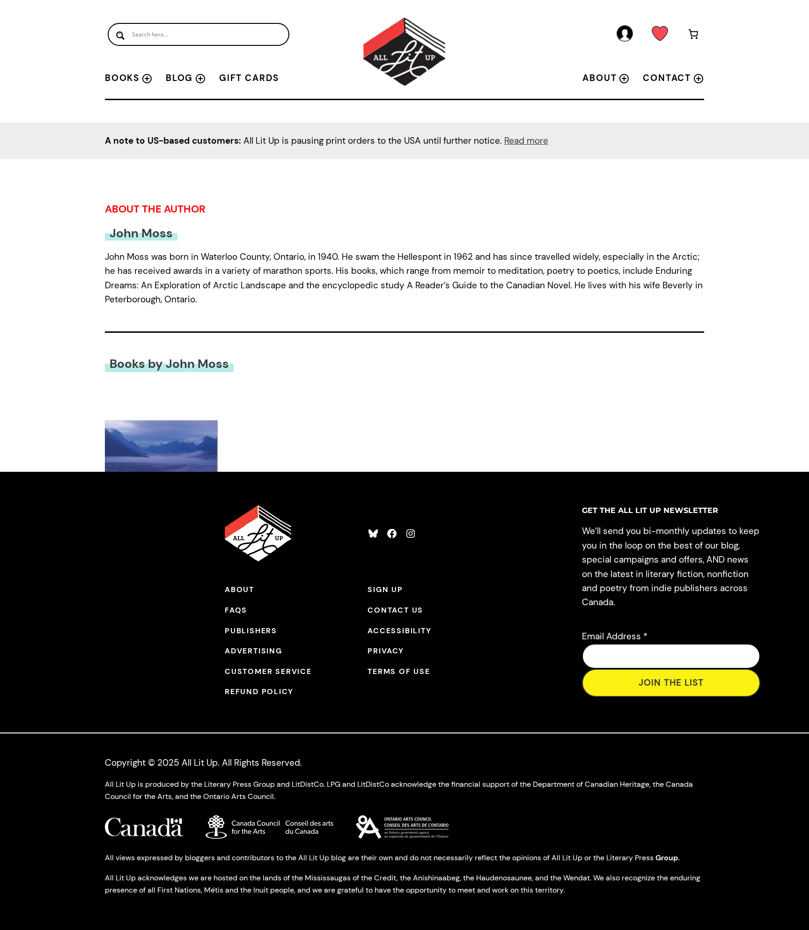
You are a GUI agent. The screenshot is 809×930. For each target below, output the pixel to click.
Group (666, 858)
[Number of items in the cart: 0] (693, 35)
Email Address (614, 636)
